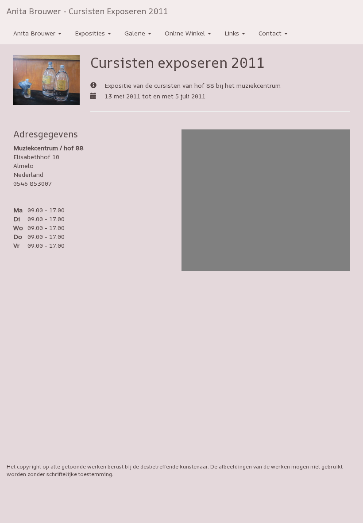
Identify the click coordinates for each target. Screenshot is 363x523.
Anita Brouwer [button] (35, 33)
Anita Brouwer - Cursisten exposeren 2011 (87, 11)
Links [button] (232, 33)
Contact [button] (271, 33)
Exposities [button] (91, 33)
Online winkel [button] (186, 33)
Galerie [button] (135, 33)
